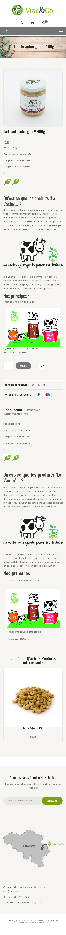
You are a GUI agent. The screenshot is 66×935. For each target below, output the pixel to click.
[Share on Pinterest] (44, 385)
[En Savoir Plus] (33, 698)
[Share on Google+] (39, 385)
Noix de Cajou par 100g (33, 728)
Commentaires (16, 414)
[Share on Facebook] (36, 385)
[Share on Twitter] (33, 385)
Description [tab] (12, 410)
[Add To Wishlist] (42, 366)
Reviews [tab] (33, 410)
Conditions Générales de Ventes (33, 923)
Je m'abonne (52, 800)
